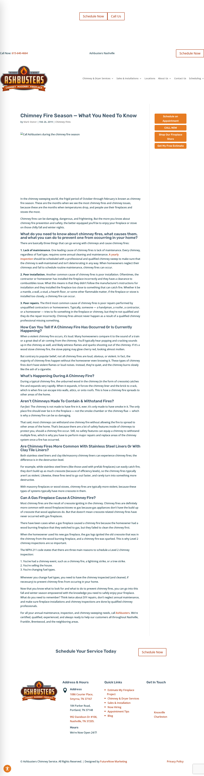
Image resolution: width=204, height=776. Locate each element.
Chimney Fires (63, 121)
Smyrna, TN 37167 (81, 699)
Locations (150, 78)
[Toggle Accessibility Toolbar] (7, 768)
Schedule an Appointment (171, 118)
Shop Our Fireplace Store (170, 136)
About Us (163, 78)
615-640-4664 (20, 53)
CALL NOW (170, 127)
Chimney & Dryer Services (96, 78)
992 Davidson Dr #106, (83, 717)
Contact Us (180, 78)
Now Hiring (114, 707)
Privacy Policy (175, 761)
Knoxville (159, 712)
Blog (110, 716)
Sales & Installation (119, 703)
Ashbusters (123, 613)
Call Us (116, 16)
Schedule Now (93, 16)
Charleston (160, 716)
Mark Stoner (30, 121)
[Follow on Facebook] (149, 724)
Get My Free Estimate (170, 145)
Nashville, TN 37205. (82, 721)
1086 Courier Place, (81, 694)
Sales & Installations (127, 78)
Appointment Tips (118, 711)
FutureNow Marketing (113, 761)
